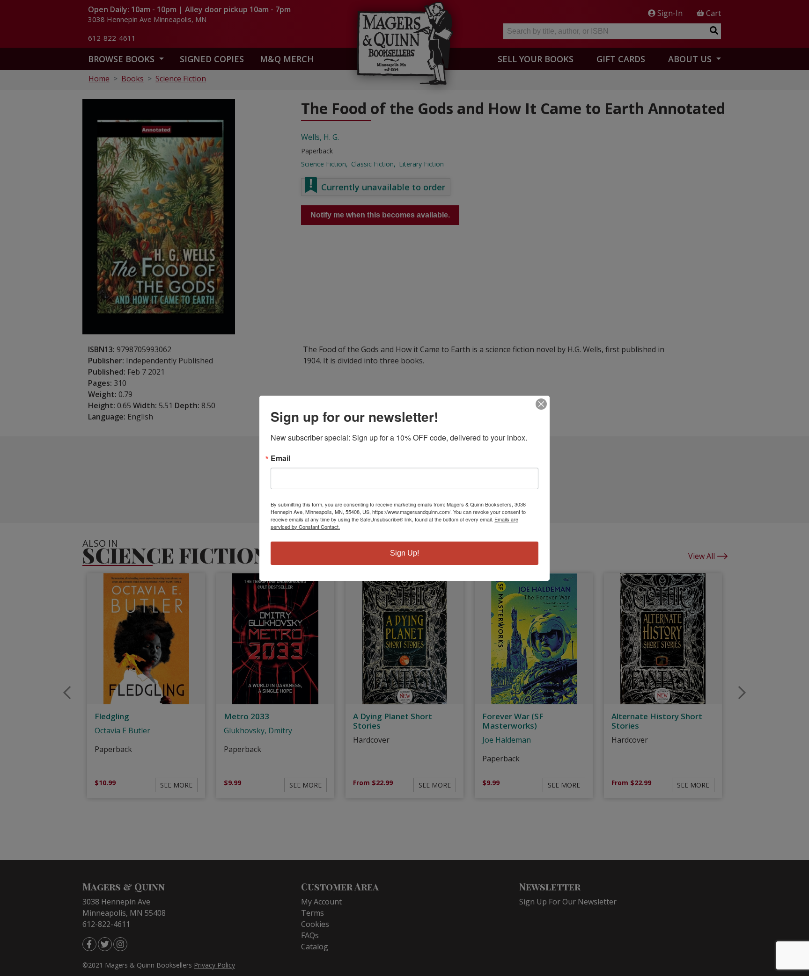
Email (280, 458)
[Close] (541, 404)
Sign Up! (404, 553)
